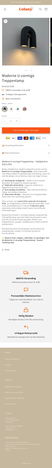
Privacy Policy (10, 404)
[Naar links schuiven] (20, 70)
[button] (5, 9)
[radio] (4, 109)
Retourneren (10, 370)
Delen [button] (7, 249)
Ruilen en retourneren (14, 392)
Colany (28, 463)
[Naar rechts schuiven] (31, 70)
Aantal (4, 116)
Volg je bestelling (12, 359)
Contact (8, 365)
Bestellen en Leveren (13, 386)
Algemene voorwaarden (14, 398)
